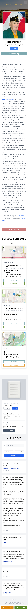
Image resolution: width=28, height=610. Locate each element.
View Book (7, 408)
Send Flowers (14, 365)
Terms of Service (18, 603)
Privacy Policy (10, 603)
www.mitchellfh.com (8, 99)
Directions (14, 280)
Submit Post (14, 455)
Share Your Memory (9, 430)
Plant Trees (14, 283)
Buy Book (15, 408)
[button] (14, 251)
